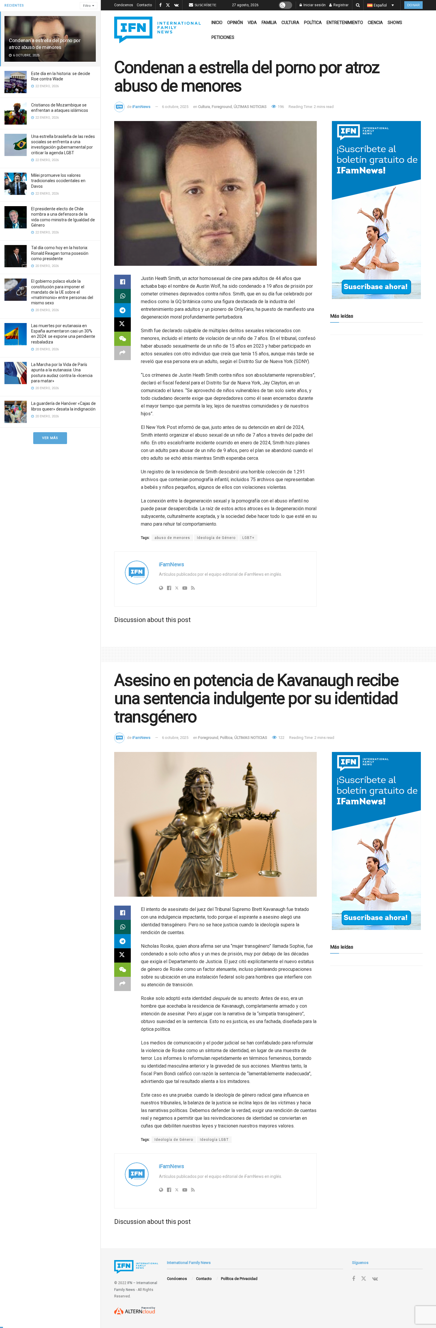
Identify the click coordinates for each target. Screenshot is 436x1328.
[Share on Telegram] (122, 310)
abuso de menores (172, 538)
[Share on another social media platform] (122, 353)
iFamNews (141, 106)
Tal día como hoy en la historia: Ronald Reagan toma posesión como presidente (59, 253)
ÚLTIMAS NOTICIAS (250, 106)
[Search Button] (358, 5)
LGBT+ (248, 538)
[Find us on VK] (176, 5)
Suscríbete (206, 5)
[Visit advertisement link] (376, 210)
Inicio (216, 22)
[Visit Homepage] (157, 30)
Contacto (144, 5)
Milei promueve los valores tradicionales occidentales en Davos (58, 180)
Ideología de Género (216, 538)
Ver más (50, 438)
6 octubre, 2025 (175, 106)
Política (313, 22)
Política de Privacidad (239, 1278)
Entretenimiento (345, 22)
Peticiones (222, 37)
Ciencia (375, 22)
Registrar (340, 5)
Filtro (87, 6)
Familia (269, 22)
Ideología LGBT (214, 1140)
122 (280, 737)
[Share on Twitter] (122, 324)
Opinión (235, 22)
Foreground (222, 106)
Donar (413, 5)
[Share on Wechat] (122, 339)
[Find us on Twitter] (168, 5)
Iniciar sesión (314, 5)
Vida (252, 22)
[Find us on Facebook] (160, 5)
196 (280, 106)
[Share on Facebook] (122, 282)
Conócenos (123, 5)
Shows (395, 22)
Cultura (290, 22)
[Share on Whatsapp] (122, 296)
